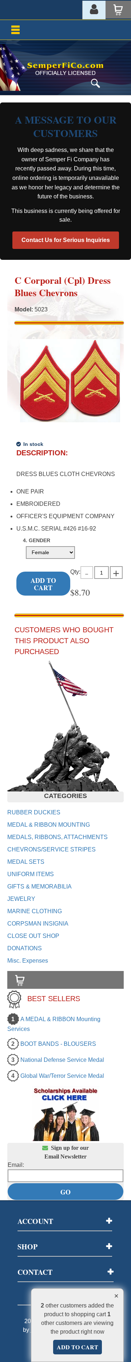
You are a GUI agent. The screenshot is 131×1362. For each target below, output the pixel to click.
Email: (16, 1165)
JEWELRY (21, 899)
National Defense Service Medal (62, 1060)
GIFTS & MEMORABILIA (39, 886)
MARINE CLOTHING (34, 911)
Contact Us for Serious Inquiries (65, 240)
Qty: (75, 572)
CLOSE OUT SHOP (33, 936)
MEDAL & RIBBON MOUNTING (48, 825)
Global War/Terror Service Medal (62, 1076)
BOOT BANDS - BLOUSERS (58, 1044)
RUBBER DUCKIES (33, 812)
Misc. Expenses (27, 961)
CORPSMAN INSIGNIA (37, 923)
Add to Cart (43, 584)
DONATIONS (24, 948)
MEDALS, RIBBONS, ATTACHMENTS (57, 837)
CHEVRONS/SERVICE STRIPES (51, 849)
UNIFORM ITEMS (30, 874)
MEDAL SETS (25, 862)
